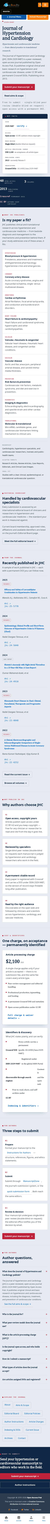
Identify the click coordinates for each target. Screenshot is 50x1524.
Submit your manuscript (18, 87)
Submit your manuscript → (25, 1476)
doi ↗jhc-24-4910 (11, 680)
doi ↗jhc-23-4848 (11, 719)
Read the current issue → (17, 774)
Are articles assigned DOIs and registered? (21, 1379)
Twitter (26, 1510)
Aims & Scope (22, 1405)
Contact (22, 1438)
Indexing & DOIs (12, 1429)
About (7, 1404)
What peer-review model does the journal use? (21, 1324)
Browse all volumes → (15, 783)
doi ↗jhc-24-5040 (11, 643)
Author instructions (25, 1485)
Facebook (14, 1510)
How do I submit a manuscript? (16, 1359)
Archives (8, 1438)
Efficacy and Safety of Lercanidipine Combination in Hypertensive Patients (20, 591)
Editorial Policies (32, 1413)
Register (6, 11)
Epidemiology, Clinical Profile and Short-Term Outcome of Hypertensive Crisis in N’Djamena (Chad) (24, 628)
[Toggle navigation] (45, 5)
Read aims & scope (13, 95)
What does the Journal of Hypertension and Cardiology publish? (21, 1273)
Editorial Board (11, 1413)
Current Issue (32, 1429)
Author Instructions (14, 1421)
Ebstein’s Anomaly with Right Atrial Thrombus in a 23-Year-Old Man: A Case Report (24, 666)
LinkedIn (38, 1510)
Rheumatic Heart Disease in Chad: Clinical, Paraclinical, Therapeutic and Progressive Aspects (22, 704)
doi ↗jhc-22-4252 (11, 760)
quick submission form (18, 1191)
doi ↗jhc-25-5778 (11, 604)
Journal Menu (14, 16)
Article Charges (36, 1421)
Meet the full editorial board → (20, 541)
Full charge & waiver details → (20, 1016)
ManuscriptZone (31, 1181)
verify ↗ (22, 126)
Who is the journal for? (12, 1314)
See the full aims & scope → (17, 1304)
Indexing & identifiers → (23, 1106)
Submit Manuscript (38, 16)
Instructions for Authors (19, 1152)
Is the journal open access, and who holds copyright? (21, 1348)
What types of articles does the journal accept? (19, 1369)
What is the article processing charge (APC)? (19, 1336)
